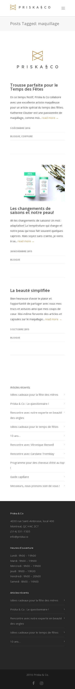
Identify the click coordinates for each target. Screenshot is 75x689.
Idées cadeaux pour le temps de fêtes (34, 426)
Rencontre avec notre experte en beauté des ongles (36, 415)
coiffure (27, 136)
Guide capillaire (19, 477)
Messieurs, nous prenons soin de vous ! (35, 486)
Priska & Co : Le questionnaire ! (29, 403)
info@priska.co (19, 536)
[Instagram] (41, 683)
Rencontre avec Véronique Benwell (32, 444)
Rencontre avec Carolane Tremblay (32, 454)
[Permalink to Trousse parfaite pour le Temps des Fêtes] (37, 60)
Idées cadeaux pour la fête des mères (34, 394)
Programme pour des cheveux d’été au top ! (37, 465)
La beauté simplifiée (30, 290)
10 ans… (15, 436)
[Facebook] (33, 683)
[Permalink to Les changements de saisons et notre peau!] (37, 183)
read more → (50, 118)
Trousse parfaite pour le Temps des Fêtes (34, 87)
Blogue (15, 136)
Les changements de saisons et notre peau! (32, 210)
